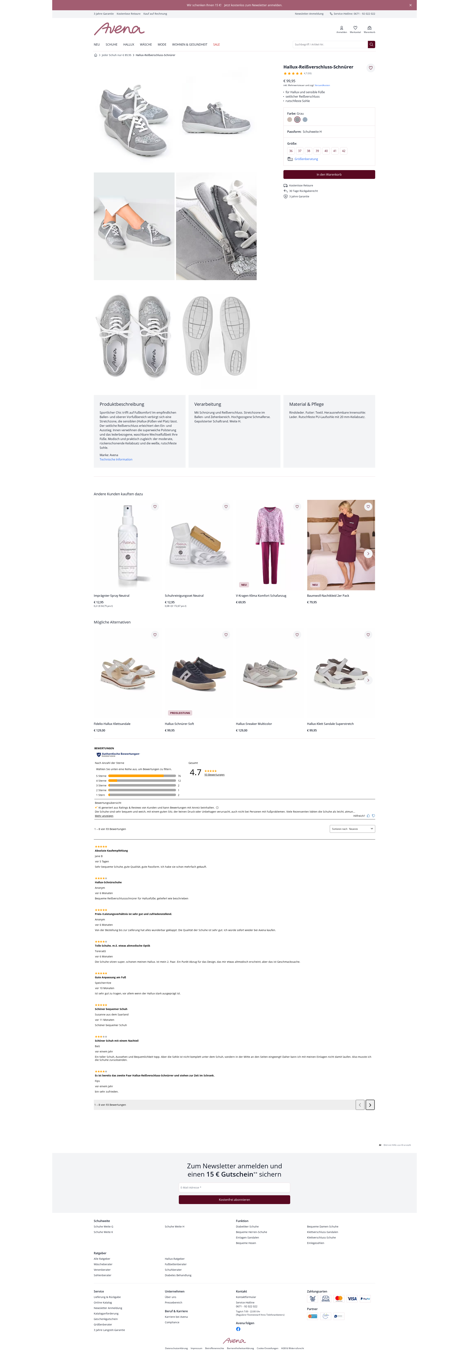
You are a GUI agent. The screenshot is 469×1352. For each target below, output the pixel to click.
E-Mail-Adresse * (191, 1187)
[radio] (289, 119)
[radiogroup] (329, 117)
